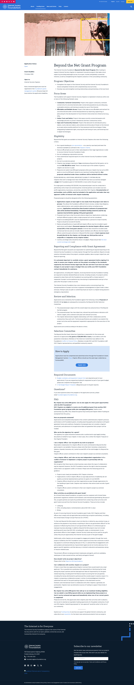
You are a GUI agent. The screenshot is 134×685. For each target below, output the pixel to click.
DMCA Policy (79, 683)
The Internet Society (103, 1)
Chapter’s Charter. (85, 148)
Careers (66, 6)
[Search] (130, 6)
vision (54, 630)
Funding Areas (40, 6)
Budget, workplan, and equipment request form (71, 378)
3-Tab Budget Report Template (66, 385)
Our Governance (71, 683)
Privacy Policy (44, 683)
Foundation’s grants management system (35, 90)
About (32, 6)
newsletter (67, 614)
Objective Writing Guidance (74, 561)
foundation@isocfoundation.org (67, 395)
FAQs (60, 6)
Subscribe (78, 668)
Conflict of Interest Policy (69, 341)
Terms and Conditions (94, 662)
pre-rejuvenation (77, 145)
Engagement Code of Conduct (60, 683)
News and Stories (51, 6)
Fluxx (70, 358)
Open (26, 66)
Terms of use (50, 683)
